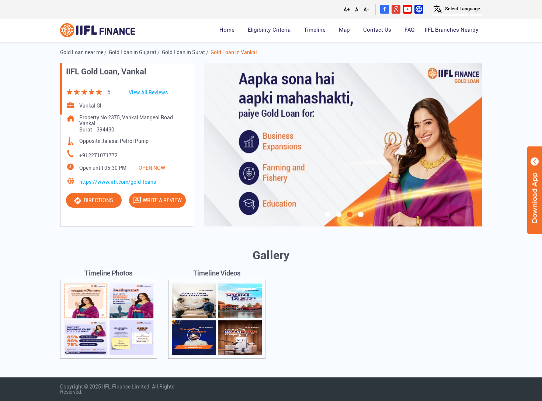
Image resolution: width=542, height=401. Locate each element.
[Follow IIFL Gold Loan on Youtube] (407, 9)
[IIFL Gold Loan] (97, 30)
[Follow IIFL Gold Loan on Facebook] (384, 9)
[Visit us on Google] (396, 9)
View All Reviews (148, 92)
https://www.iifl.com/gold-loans (117, 182)
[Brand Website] (419, 9)
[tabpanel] (343, 144)
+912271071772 (98, 155)
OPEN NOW (152, 168)
